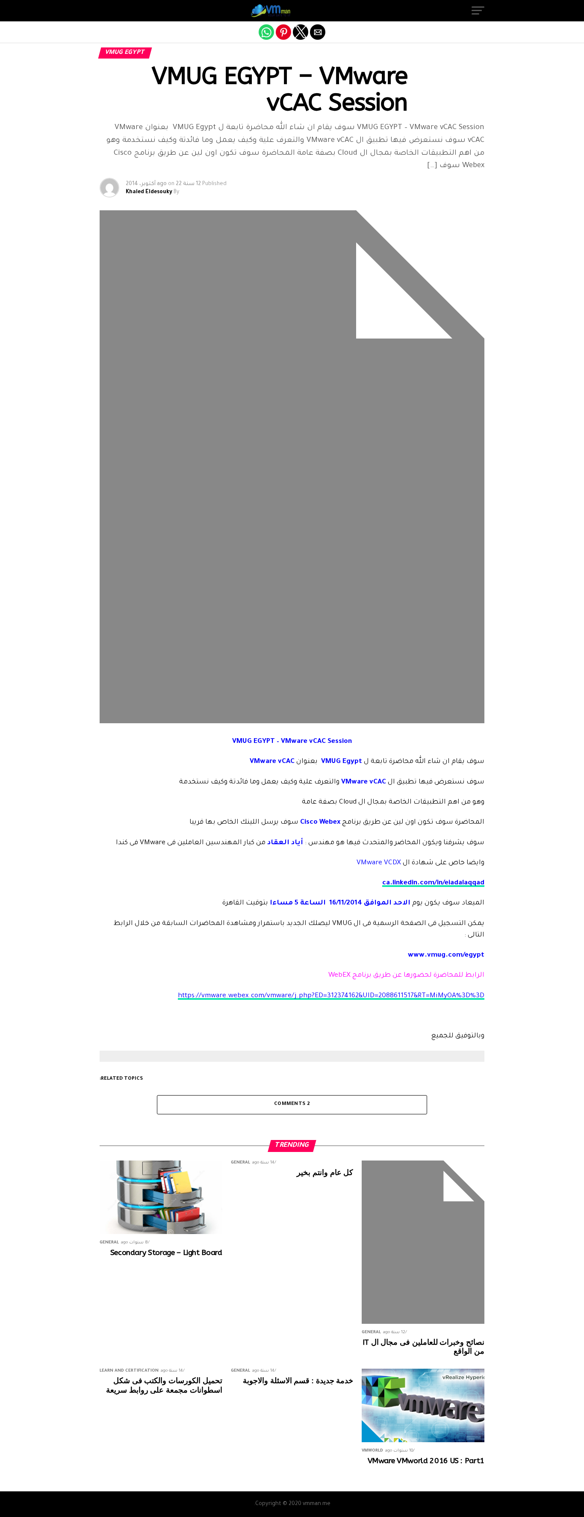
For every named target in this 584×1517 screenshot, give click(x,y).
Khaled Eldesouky (149, 192)
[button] (478, 10)
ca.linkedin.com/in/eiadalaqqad (433, 883)
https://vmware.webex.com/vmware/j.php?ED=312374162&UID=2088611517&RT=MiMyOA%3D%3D (331, 996)
